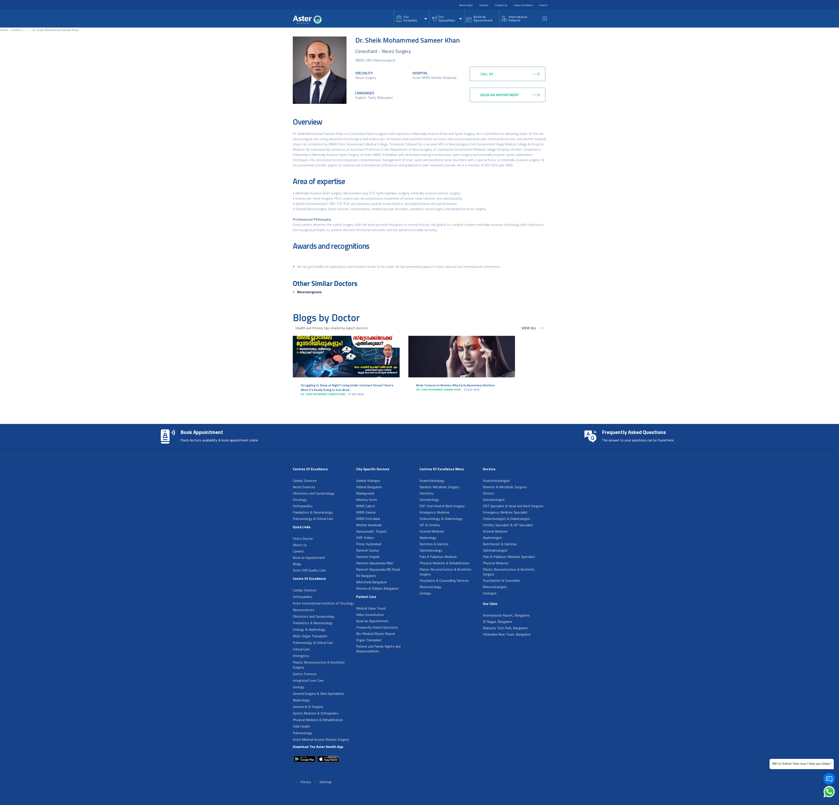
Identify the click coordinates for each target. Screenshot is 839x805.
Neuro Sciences (304, 487)
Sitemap (325, 781)
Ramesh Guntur (367, 550)
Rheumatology (430, 586)
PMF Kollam (365, 537)
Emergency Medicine (434, 512)
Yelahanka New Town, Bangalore (507, 634)
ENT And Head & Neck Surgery (442, 506)
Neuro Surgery (365, 77)
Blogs (297, 563)
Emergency (301, 655)
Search (543, 5)
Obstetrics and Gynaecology (314, 493)
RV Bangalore (366, 575)
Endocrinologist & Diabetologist (506, 518)
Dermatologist (494, 499)
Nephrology (301, 700)
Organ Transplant (369, 640)
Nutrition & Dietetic (434, 544)
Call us (486, 74)
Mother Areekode (369, 525)
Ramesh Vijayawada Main (374, 563)
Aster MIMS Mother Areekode (435, 77)
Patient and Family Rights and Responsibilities (378, 649)
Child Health (301, 726)
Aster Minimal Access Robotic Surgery (321, 739)
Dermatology (429, 499)
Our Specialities (447, 18)
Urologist (490, 593)
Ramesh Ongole (368, 556)
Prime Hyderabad (368, 544)
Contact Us (501, 5)
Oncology (300, 499)
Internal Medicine (432, 531)
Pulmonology (302, 732)
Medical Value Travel (371, 608)
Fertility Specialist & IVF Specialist (508, 525)
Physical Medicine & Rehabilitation (318, 719)
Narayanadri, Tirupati (371, 531)
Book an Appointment (309, 557)
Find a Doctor (303, 538)
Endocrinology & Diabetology (441, 518)
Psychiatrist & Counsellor (501, 580)
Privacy (305, 781)
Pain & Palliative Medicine (438, 556)
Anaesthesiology (432, 480)
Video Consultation (370, 614)
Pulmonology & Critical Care (313, 518)
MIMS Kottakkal (368, 518)
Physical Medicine (495, 563)
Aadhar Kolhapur (368, 480)
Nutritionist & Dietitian (500, 544)
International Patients (518, 18)
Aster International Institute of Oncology (323, 603)
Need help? (466, 5)
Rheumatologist (495, 586)
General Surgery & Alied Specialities (318, 693)
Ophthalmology (431, 550)
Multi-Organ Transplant (310, 636)
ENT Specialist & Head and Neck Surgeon (513, 506)
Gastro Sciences (305, 673)
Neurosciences (303, 609)
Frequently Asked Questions (377, 627)
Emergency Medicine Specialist (505, 512)
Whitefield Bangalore (371, 582)
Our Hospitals (410, 18)
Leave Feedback (523, 5)
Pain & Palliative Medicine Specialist (509, 556)
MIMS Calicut (365, 506)
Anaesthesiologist (496, 480)
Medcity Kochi (366, 499)
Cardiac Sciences (305, 480)
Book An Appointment (483, 18)
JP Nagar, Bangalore (497, 621)
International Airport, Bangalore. (506, 615)
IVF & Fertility (430, 525)
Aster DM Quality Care (309, 570)
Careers (483, 5)
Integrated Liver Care (308, 680)
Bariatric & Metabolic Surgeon (505, 487)
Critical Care (301, 649)
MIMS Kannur (366, 512)
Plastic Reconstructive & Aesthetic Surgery (319, 665)
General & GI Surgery (308, 706)
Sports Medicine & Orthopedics (315, 713)
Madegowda (365, 493)
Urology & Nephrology (309, 629)
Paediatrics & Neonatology (313, 512)
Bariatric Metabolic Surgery (439, 487)
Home (4, 30)
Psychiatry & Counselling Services (444, 580)
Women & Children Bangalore (377, 588)
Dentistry (427, 493)
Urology (298, 687)
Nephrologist (492, 537)
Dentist (488, 493)
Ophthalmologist (495, 550)
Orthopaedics (302, 506)
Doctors (17, 30)
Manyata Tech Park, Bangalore (505, 628)
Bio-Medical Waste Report (375, 633)
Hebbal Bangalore (369, 487)
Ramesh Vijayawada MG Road (378, 569)
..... (27, 30)
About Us (300, 544)
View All (529, 328)
